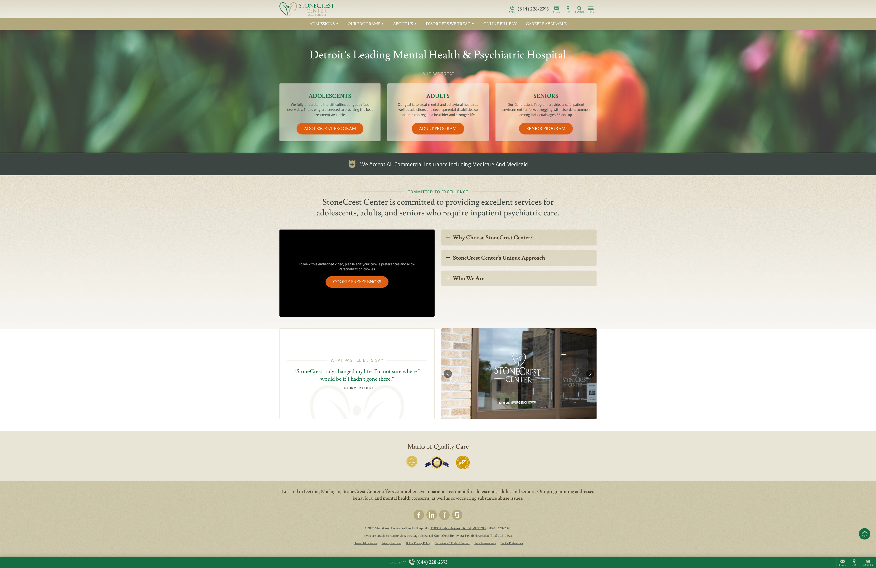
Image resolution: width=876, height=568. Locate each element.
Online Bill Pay (500, 23)
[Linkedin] (431, 514)
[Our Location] (568, 9)
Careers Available (546, 23)
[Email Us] (556, 9)
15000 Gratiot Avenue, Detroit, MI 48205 (458, 528)
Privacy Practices (391, 543)
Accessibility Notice (366, 543)
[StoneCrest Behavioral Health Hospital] (347, 9)
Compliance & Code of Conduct (452, 543)
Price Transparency (485, 543)
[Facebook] (418, 514)
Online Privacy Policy (418, 543)
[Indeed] (444, 514)
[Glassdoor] (457, 514)
